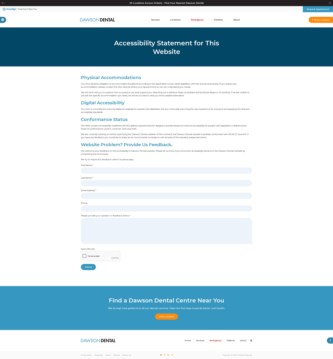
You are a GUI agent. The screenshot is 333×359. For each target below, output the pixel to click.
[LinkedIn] (168, 355)
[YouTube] (161, 355)
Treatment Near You (27, 9)
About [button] (236, 20)
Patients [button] (218, 20)
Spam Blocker (88, 249)
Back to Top (126, 355)
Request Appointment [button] (318, 9)
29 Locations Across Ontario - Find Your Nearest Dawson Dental (166, 3)
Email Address (88, 190)
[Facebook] (164, 355)
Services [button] (155, 20)
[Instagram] (172, 355)
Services (200, 340)
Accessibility (98, 355)
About (243, 340)
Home (188, 340)
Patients (231, 340)
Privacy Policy (86, 355)
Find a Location (166, 316)
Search (108, 355)
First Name (87, 165)
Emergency (197, 20)
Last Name (87, 178)
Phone (84, 203)
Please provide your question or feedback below (105, 215)
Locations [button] (175, 20)
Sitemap (116, 355)
